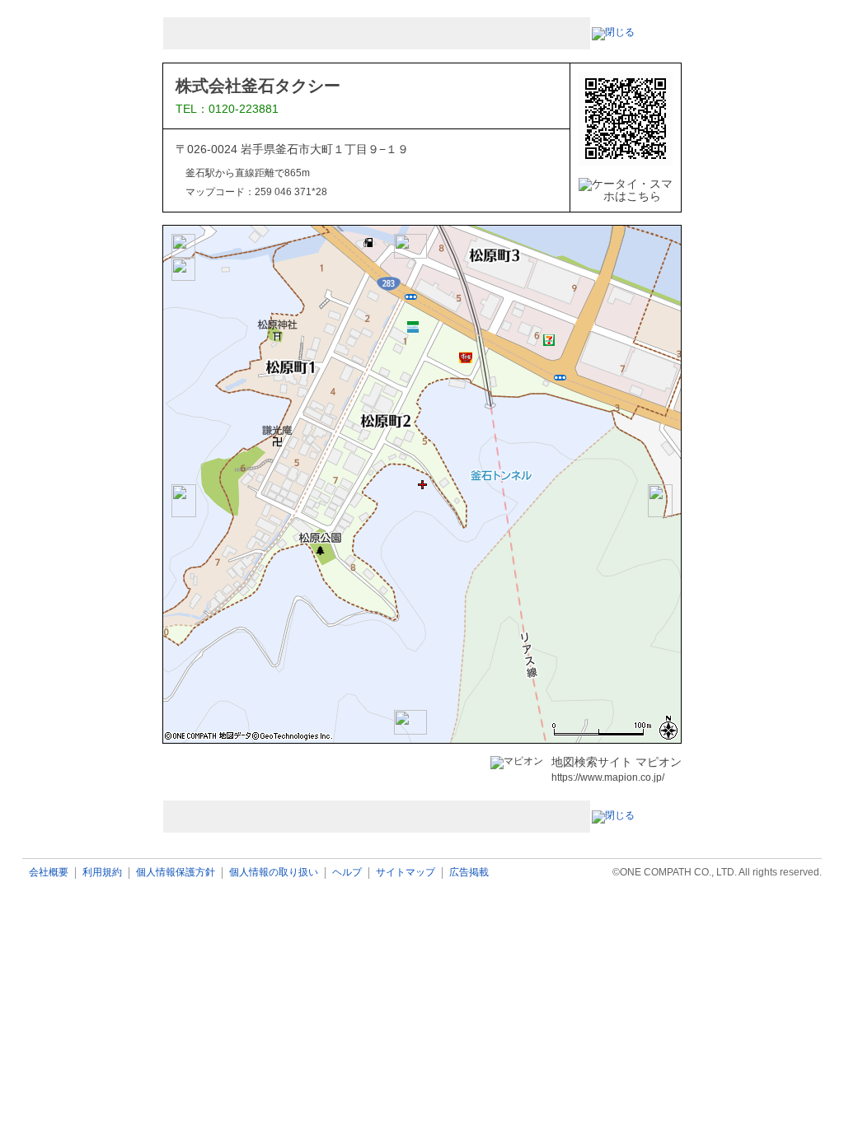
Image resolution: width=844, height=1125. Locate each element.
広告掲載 (469, 872)
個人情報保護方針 (175, 872)
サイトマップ (405, 872)
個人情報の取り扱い (273, 872)
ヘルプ (347, 872)
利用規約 (102, 872)
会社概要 (48, 872)
